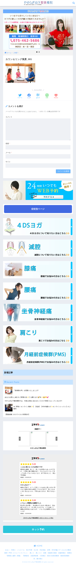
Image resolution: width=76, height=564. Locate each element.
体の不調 (29, 550)
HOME (39, 546)
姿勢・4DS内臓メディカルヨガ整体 (59, 550)
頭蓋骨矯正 (62, 553)
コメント (9, 117)
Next (70, 29)
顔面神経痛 (34, 556)
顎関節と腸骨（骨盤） (14, 556)
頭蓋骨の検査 (52, 553)
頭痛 (44, 553)
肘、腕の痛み (38, 558)
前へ (5, 29)
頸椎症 (69, 553)
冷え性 (36, 550)
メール (9, 153)
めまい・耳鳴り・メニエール (15, 550)
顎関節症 (26, 556)
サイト (8, 162)
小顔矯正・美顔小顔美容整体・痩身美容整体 (54, 556)
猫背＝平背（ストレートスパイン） (16, 553)
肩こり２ (39, 553)
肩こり (32, 553)
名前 (8, 143)
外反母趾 (43, 550)
